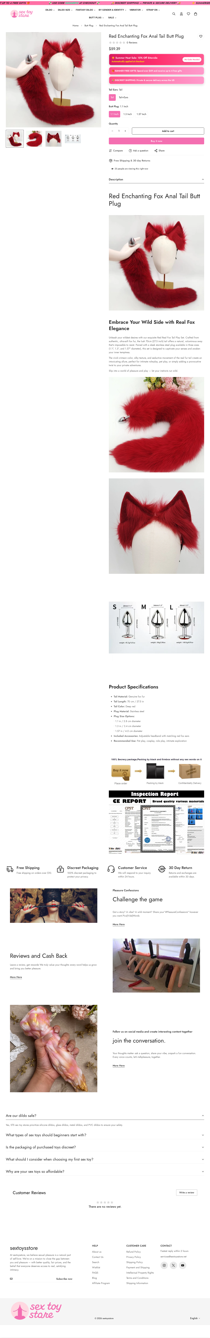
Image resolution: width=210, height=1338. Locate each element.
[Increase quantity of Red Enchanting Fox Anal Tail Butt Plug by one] (125, 131)
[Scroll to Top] (204, 1321)
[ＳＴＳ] (21, 14)
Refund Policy (133, 1252)
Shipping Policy (134, 1262)
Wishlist (96, 1267)
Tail (112, 97)
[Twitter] (173, 1265)
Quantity (113, 123)
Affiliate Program (101, 1283)
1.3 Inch (127, 114)
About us (96, 1252)
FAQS (95, 1272)
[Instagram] (164, 1265)
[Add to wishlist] (200, 36)
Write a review (186, 1192)
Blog (94, 1278)
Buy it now (156, 141)
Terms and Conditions (137, 1278)
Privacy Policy (133, 1257)
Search (95, 1262)
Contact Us (97, 1257)
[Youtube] (182, 1265)
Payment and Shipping (138, 1267)
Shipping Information (137, 1283)
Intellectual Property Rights (140, 1272)
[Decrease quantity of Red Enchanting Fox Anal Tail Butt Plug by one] (112, 131)
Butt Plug (89, 25)
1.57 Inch (141, 114)
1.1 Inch (115, 114)
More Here (119, 924)
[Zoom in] (94, 38)
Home (76, 25)
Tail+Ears (123, 97)
